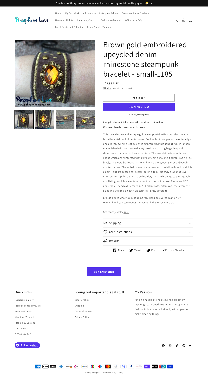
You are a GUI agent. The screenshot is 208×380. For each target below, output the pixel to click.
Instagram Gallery (24, 299)
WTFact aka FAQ (23, 334)
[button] (89, 13)
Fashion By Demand (25, 322)
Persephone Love (99, 372)
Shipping (107, 88)
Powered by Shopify (114, 372)
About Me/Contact (24, 317)
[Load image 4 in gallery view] (85, 119)
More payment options (139, 114)
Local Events (21, 328)
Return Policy (82, 299)
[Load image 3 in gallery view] (65, 119)
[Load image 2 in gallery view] (44, 119)
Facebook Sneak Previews (28, 305)
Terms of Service (83, 311)
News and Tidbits (24, 311)
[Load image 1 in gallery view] (24, 119)
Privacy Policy (82, 317)
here (126, 212)
